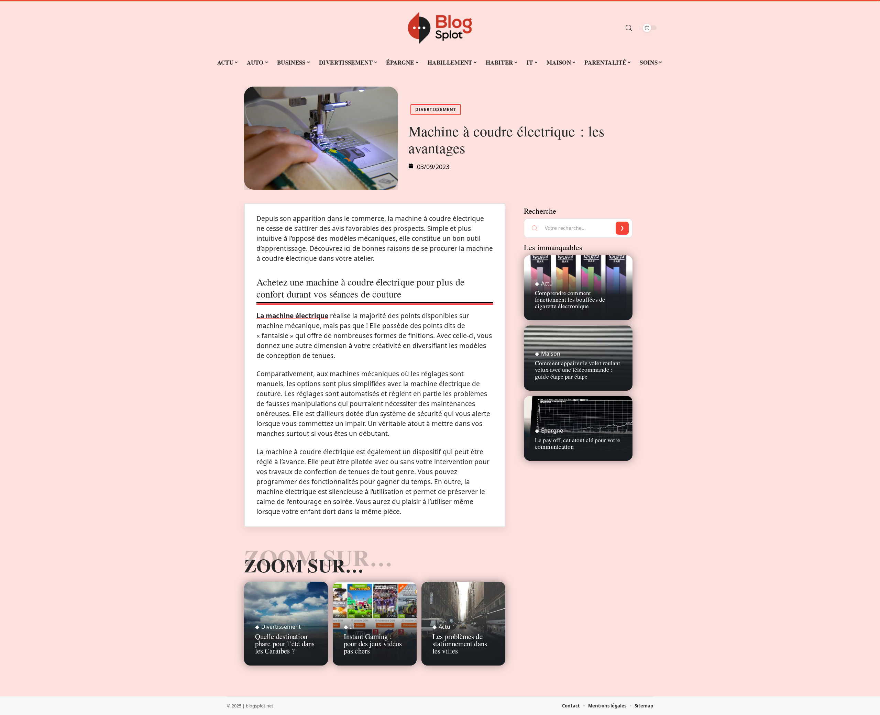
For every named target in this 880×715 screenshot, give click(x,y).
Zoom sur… (304, 565)
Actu (444, 626)
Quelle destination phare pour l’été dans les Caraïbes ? (285, 644)
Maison (550, 353)
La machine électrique (292, 315)
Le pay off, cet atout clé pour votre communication (577, 443)
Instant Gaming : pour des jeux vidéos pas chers (373, 644)
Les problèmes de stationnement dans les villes (459, 644)
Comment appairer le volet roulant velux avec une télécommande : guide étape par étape (577, 369)
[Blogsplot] (440, 27)
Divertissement (435, 109)
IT (352, 626)
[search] (629, 28)
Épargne (552, 430)
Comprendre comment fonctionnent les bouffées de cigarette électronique (570, 299)
